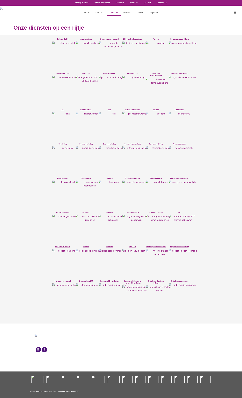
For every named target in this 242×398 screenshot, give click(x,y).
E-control (85, 212)
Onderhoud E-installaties (109, 281)
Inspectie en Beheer (62, 246)
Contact (147, 3)
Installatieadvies (86, 39)
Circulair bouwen (156, 178)
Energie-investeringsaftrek (109, 39)
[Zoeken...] (235, 13)
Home (87, 12)
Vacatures (134, 3)
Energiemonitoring (156, 212)
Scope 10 (109, 246)
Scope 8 (86, 246)
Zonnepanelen (86, 178)
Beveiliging (63, 144)
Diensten (114, 12)
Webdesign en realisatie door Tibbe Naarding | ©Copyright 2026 (54, 391)
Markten (127, 12)
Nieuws (140, 12)
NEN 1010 (132, 246)
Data (62, 109)
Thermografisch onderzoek (156, 246)
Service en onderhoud (62, 281)
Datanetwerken (85, 109)
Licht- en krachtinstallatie (132, 39)
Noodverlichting (109, 73)
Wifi (109, 109)
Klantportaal (161, 3)
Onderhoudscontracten (179, 281)
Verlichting (86, 73)
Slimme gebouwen (62, 212)
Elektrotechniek (62, 39)
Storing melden (82, 3)
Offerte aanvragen (102, 3)
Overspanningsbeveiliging (179, 39)
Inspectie (120, 3)
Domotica (109, 212)
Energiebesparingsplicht (179, 178)
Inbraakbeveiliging (86, 144)
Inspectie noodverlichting (179, 246)
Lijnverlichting (132, 73)
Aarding (156, 39)
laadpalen (109, 178)
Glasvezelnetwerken (132, 109)
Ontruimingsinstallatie (132, 144)
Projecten (153, 12)
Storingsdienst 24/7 (86, 281)
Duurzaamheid (62, 178)
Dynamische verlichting (179, 73)
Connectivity (179, 109)
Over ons (100, 12)
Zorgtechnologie (132, 212)
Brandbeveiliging (109, 144)
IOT (179, 212)
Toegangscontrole (179, 144)
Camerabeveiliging (156, 144)
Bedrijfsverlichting (62, 73)
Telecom (156, 109)
